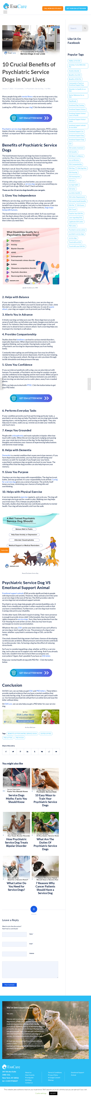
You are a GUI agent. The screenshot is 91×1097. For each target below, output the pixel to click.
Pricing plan (29, 1077)
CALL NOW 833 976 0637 (52, 8)
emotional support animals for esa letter (77, 126)
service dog (30, 184)
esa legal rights (73, 185)
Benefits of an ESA (75, 75)
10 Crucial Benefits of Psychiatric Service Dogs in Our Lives (28, 72)
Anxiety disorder (74, 71)
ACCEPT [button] (53, 1093)
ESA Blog (28, 1080)
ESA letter (46, 656)
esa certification (74, 160)
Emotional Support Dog (76, 135)
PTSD (29, 385)
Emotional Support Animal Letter (77, 120)
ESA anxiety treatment (76, 148)
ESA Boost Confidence (76, 156)
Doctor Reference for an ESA (76, 96)
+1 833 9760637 (11, 1081)
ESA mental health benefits (77, 201)
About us (28, 1072)
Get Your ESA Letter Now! (17, 1054)
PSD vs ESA (20, 738)
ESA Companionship (75, 164)
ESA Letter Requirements (77, 197)
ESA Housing (73, 172)
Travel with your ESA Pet (77, 246)
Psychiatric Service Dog (35, 88)
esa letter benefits (74, 193)
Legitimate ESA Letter (76, 222)
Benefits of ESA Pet (75, 79)
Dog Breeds (72, 101)
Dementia (6, 455)
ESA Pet (71, 205)
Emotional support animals (13, 593)
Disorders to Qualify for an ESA (77, 90)
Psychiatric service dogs (12, 129)
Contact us (11, 1046)
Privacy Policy (53, 1075)
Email (31, 944)
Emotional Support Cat (76, 131)
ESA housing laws (74, 176)
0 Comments (19, 88)
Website (31, 953)
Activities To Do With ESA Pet (77, 66)
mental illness (27, 96)
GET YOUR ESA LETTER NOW (76, 8)
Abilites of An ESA (74, 61)
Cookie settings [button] (40, 1093)
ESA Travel (72, 209)
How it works (29, 1075)
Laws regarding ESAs (75, 217)
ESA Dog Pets (82, 168)
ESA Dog (72, 168)
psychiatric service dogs (76, 234)
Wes (48, 88)
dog (30, 107)
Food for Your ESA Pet (76, 213)
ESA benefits (73, 152)
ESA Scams (80, 205)
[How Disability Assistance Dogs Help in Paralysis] (89, 384)
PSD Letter (8, 738)
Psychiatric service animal (77, 230)
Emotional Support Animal (77, 109)
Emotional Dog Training (76, 105)
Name (31, 934)
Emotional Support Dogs (76, 139)
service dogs (23, 619)
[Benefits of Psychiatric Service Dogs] (31, 41)
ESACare (8, 704)
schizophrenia (17, 435)
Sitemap (51, 1080)
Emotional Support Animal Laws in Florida (77, 114)
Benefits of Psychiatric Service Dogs (22, 733)
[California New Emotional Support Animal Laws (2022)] (1, 384)
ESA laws (72, 181)
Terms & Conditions (55, 1072)
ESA (20, 628)
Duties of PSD (46, 733)
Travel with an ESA (75, 242)
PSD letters (41, 691)
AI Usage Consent (54, 1077)
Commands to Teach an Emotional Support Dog (76, 84)
